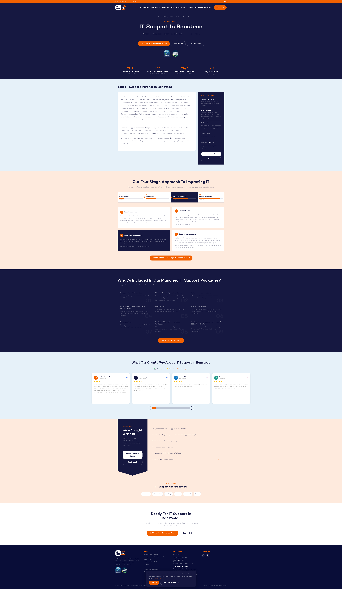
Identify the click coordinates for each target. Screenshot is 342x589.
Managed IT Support (164, 17)
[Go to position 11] (176, 408)
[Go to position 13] (180, 408)
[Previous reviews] (149, 408)
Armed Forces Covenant (151, 554)
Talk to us (211, 159)
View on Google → (182, 369)
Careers (146, 564)
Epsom (178, 494)
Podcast (190, 7)
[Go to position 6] (165, 408)
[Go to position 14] (182, 408)
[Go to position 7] (167, 408)
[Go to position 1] (154, 408)
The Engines (180, 7)
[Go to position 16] (187, 408)
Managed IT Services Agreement (154, 557)
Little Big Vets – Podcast (151, 562)
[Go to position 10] (174, 408)
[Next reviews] (192, 408)
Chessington (157, 494)
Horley (197, 494)
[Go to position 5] (163, 408)
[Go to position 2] (157, 408)
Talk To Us (178, 44)
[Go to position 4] (161, 408)
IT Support (144, 7)
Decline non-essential (169, 582)
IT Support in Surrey (176, 17)
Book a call (132, 462)
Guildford (188, 494)
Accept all (154, 582)
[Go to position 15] (184, 408)
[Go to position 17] (189, 408)
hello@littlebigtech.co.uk (121, 1)
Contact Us (220, 7)
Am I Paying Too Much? (203, 7)
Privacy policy (156, 578)
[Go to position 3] (159, 408)
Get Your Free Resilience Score (154, 44)
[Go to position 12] (178, 408)
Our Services (195, 44)
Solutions (154, 7)
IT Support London (149, 567)
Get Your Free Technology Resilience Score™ (171, 258)
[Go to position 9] (172, 408)
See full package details (171, 340)
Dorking (168, 494)
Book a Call (187, 533)
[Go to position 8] (170, 408)
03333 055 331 (135, 1)
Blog (172, 7)
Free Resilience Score (211, 154)
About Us (165, 7)
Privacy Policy (148, 559)
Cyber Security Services (151, 569)
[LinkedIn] (227, 1)
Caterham (146, 494)
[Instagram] (225, 1)
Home (155, 17)
